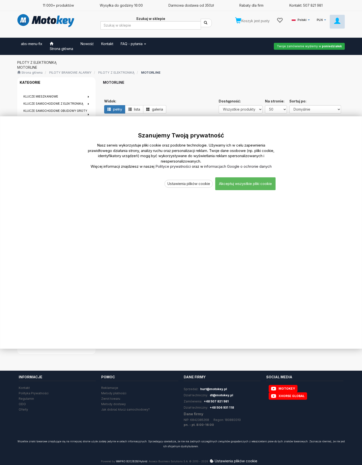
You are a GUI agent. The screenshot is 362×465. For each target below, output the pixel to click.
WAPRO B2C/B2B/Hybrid (131, 461)
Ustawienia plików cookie (188, 183)
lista (136, 109)
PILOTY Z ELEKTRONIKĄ (116, 72)
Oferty (23, 409)
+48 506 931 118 (222, 407)
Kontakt (24, 388)
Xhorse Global (292, 396)
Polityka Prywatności (34, 393)
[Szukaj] (206, 23)
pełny (117, 109)
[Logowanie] (337, 22)
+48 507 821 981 (216, 401)
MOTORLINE (151, 72)
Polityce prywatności (173, 166)
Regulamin (26, 398)
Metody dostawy (113, 404)
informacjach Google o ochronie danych (238, 166)
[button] (301, 19)
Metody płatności (113, 393)
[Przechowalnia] (279, 20)
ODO (22, 404)
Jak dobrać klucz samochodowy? (125, 409)
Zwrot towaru (110, 398)
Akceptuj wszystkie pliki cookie (245, 183)
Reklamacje (109, 388)
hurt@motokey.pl (213, 389)
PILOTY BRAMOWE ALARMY (70, 72)
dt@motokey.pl (221, 395)
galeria (157, 109)
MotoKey (287, 388)
